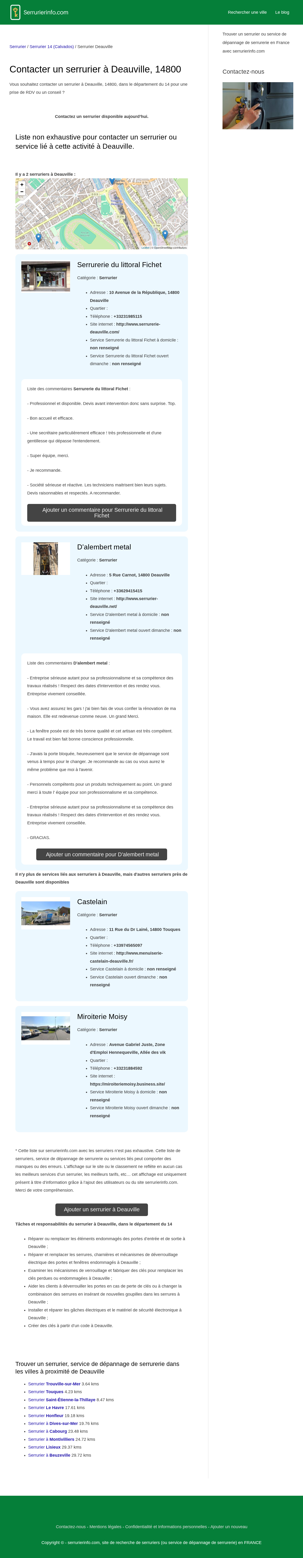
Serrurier (17, 46)
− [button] (21, 192)
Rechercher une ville (247, 12)
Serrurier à (53, 1423)
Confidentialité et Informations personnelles (166, 1526)
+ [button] (21, 185)
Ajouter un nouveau (228, 1526)
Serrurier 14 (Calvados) (52, 46)
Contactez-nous (71, 1526)
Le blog (282, 12)
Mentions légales (105, 1526)
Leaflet (145, 247)
